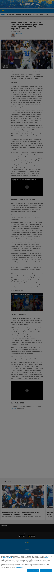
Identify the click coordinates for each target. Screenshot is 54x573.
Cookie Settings (19, 567)
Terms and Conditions (7, 557)
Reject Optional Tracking (45, 570)
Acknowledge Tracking (33, 570)
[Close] (51, 556)
